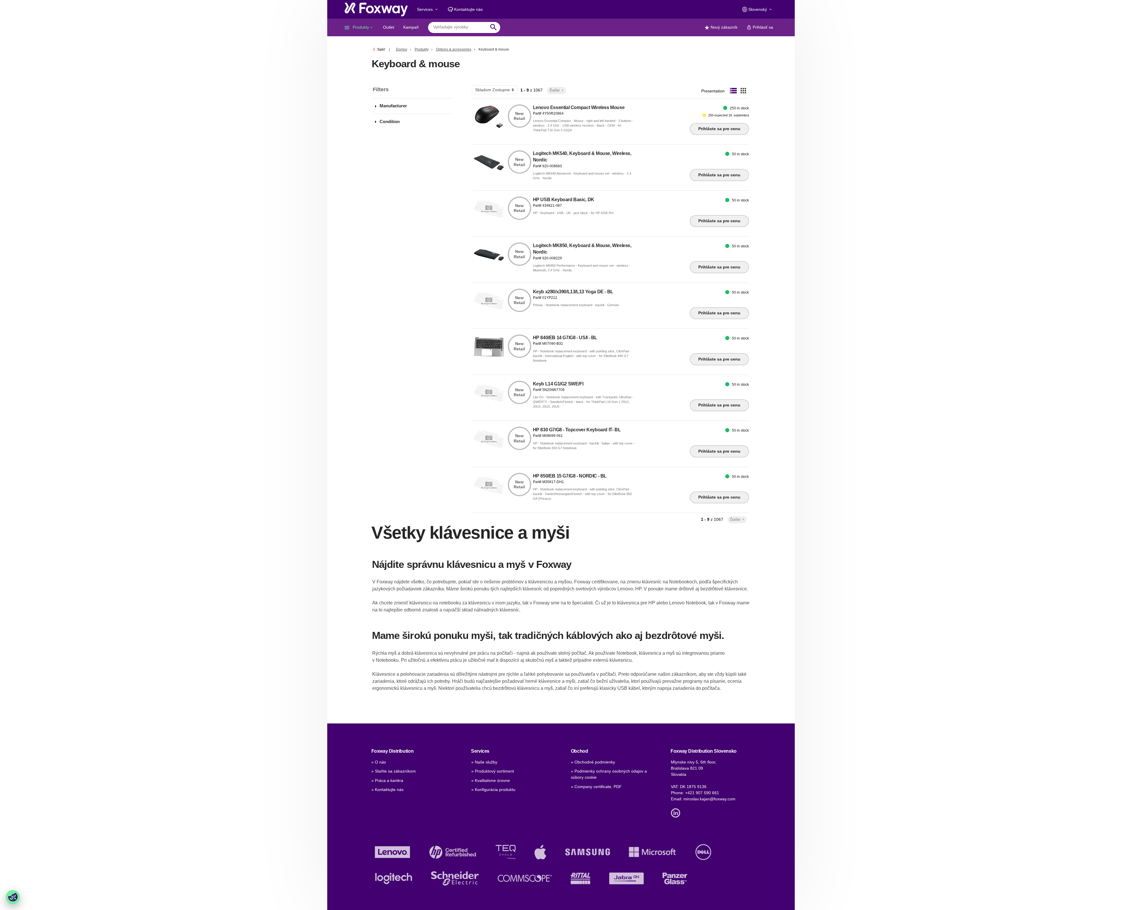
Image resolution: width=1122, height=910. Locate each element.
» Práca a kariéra (387, 780)
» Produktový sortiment (492, 771)
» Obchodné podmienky (593, 762)
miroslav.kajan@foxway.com (709, 799)
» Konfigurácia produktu (493, 789)
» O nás (378, 762)
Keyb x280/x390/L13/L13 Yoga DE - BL (573, 291)
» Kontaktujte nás (387, 789)
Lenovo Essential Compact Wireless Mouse (579, 107)
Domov (401, 49)
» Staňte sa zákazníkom (393, 771)
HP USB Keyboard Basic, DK (563, 199)
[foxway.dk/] (376, 9)
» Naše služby (484, 762)
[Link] (677, 812)
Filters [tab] (381, 89)
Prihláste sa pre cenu (719, 128)
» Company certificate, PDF (596, 786)
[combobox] (460, 27)
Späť (381, 49)
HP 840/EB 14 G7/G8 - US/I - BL (565, 337)
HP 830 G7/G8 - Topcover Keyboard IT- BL (577, 429)
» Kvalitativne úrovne (490, 780)
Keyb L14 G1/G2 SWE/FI (558, 383)
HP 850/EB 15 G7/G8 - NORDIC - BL (570, 475)
